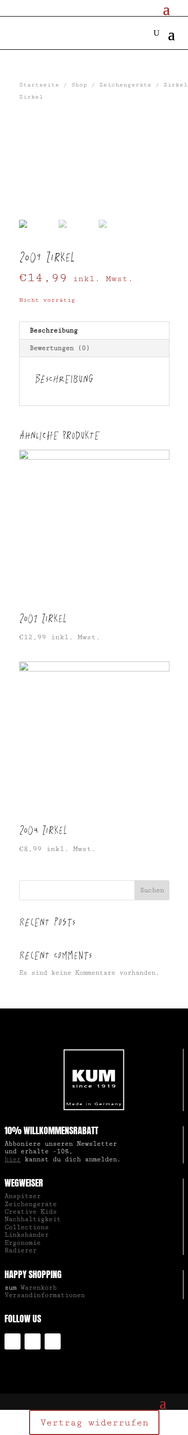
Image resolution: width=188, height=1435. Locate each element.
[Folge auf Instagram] (13, 1341)
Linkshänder (27, 1235)
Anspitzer (23, 1196)
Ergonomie (23, 1243)
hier (13, 1159)
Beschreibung (54, 330)
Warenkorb (39, 1288)
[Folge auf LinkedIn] (33, 1341)
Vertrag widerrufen (94, 1422)
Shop (79, 85)
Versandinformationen (45, 1295)
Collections (27, 1227)
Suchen (152, 890)
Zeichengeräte (125, 85)
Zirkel (175, 85)
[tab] (94, 331)
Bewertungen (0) (60, 348)
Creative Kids (31, 1212)
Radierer (21, 1250)
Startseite (39, 85)
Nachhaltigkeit (33, 1219)
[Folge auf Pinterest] (53, 1341)
